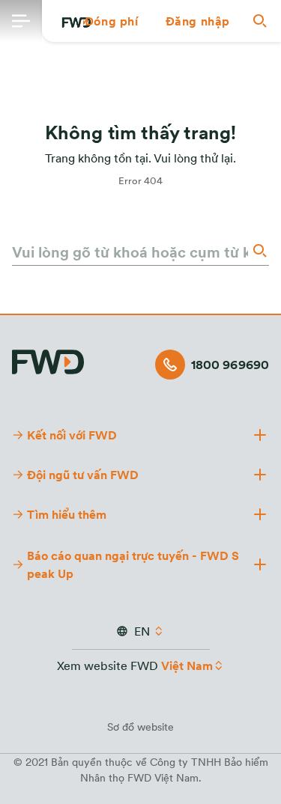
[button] (112, 21)
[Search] (258, 250)
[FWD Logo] (48, 359)
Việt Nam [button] (187, 665)
